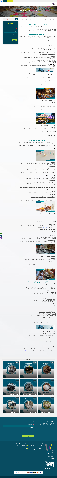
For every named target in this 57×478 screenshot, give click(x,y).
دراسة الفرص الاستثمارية (31, 447)
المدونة (24, 3)
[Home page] (53, 4)
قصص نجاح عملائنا (19, 3)
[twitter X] (53, 468)
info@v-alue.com (44, 353)
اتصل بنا (15, 3)
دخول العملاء (54, 0)
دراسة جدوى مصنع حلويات (46, 79)
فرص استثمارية (30, 12)
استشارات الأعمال (32, 449)
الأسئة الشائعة (10, 3)
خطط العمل (33, 451)
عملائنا (41, 0)
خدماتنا (33, 3)
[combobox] (15, 29)
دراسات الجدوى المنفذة (38, 3)
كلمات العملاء (44, 0)
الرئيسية (48, 3)
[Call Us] (1, 236)
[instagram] (51, 468)
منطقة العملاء (41, 448)
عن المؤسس (48, 0)
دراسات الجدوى (33, 445)
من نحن (42, 445)
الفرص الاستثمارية (28, 3)
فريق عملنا (51, 0)
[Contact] (1, 238)
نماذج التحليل (36, 0)
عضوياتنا (39, 0)
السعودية (18, 445)
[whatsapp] (1, 234)
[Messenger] (1, 1)
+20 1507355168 (22, 351)
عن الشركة (44, 3)
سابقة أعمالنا (41, 447)
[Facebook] (49, 468)
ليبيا (18, 447)
